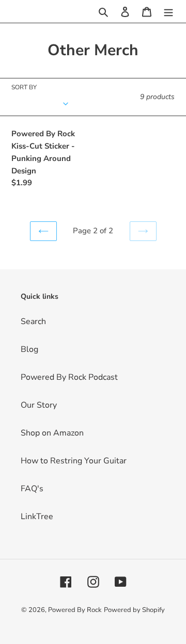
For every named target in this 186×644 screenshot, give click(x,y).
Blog (29, 349)
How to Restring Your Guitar (74, 460)
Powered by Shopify (134, 610)
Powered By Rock (75, 610)
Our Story (39, 405)
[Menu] (168, 11)
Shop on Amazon (52, 433)
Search (33, 321)
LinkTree (37, 516)
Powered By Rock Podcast (69, 377)
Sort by (24, 87)
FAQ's (32, 488)
